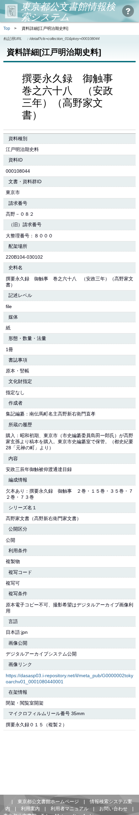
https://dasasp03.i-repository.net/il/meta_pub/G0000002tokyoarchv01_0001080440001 (69, 678)
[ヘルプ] (128, 11)
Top (6, 28)
